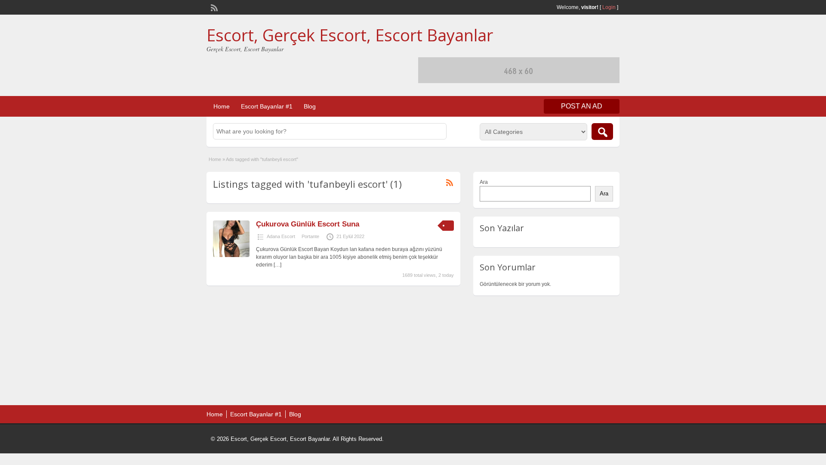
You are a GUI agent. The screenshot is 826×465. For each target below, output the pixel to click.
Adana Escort (281, 236)
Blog (310, 106)
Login (609, 7)
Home (221, 106)
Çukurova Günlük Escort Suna (307, 224)
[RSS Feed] (213, 6)
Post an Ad (581, 106)
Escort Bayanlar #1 (267, 106)
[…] (277, 265)
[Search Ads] (602, 131)
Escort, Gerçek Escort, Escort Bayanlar (349, 35)
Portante (310, 236)
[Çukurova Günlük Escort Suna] (231, 255)
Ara (484, 182)
